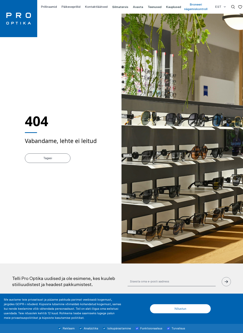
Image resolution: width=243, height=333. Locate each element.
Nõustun (180, 308)
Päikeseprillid (71, 6)
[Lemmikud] (240, 7)
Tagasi (47, 158)
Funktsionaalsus (151, 328)
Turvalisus (178, 328)
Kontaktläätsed (96, 6)
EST (218, 6)
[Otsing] (233, 7)
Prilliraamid (49, 6)
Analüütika (91, 328)
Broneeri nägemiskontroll (195, 7)
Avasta (138, 7)
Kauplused (173, 7)
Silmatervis (120, 7)
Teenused (155, 7)
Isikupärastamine (119, 328)
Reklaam (69, 328)
